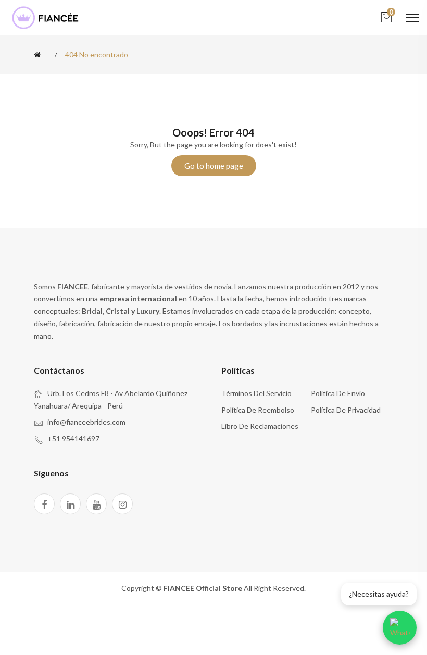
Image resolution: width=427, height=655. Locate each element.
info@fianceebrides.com (86, 421)
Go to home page (213, 165)
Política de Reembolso (257, 409)
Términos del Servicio (256, 393)
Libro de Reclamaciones (259, 426)
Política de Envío (338, 393)
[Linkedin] (70, 503)
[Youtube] (96, 503)
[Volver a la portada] (39, 54)
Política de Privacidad (346, 409)
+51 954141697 (73, 438)
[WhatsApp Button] (400, 628)
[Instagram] (122, 503)
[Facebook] (44, 503)
